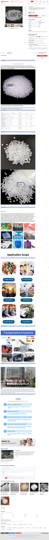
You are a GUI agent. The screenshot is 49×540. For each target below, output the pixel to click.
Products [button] (12, 1)
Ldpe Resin (44, 527)
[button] (40, 1)
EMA (25, 514)
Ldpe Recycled (40, 527)
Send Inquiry (33, 15)
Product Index (36, 535)
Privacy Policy (35, 537)
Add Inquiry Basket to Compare (14, 28)
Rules (47, 3)
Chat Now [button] (44, 15)
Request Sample (39, 17)
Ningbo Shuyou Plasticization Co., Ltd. (34, 9)
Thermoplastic (30, 524)
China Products (13, 535)
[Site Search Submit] (32, 1)
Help (35, 3)
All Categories (3, 3)
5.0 (40, 53)
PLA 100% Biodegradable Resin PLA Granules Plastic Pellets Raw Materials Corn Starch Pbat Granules (34, 493)
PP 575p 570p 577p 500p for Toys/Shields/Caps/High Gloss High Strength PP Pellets (24, 493)
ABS (36, 514)
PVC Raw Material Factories (21, 527)
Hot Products (10, 535)
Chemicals (4, 5)
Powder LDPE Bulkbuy (9, 529)
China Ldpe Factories (14, 527)
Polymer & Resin (3, 524)
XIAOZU (1, 514)
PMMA (25, 515)
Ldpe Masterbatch (3, 529)
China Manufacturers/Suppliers (19, 535)
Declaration (32, 537)
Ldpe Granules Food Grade (34, 527)
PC (36, 515)
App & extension (39, 3)
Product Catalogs (11, 512)
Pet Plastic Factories (3, 527)
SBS (1, 515)
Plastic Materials (12, 5)
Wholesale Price (28, 535)
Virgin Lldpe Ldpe (28, 527)
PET (13, 514)
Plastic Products (15, 524)
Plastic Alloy (25, 524)
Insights (39, 535)
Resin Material (9, 527)
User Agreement (28, 537)
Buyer (31, 3)
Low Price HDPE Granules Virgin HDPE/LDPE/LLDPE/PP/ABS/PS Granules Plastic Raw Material (4, 493)
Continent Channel (33, 535)
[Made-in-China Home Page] (5, 1)
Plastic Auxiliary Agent (8, 524)
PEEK (13, 515)
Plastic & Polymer (8, 5)
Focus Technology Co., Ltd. (19, 537)
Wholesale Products (24, 535)
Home (1, 5)
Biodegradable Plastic (20, 524)
